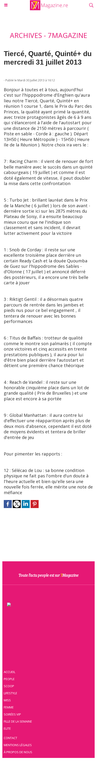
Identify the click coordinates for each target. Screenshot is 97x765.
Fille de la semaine (18, 721)
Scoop (9, 686)
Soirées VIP (12, 714)
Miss (7, 700)
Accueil (9, 672)
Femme (9, 707)
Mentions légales (18, 745)
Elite (7, 728)
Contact (10, 738)
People (9, 679)
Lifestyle (10, 693)
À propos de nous (18, 752)
